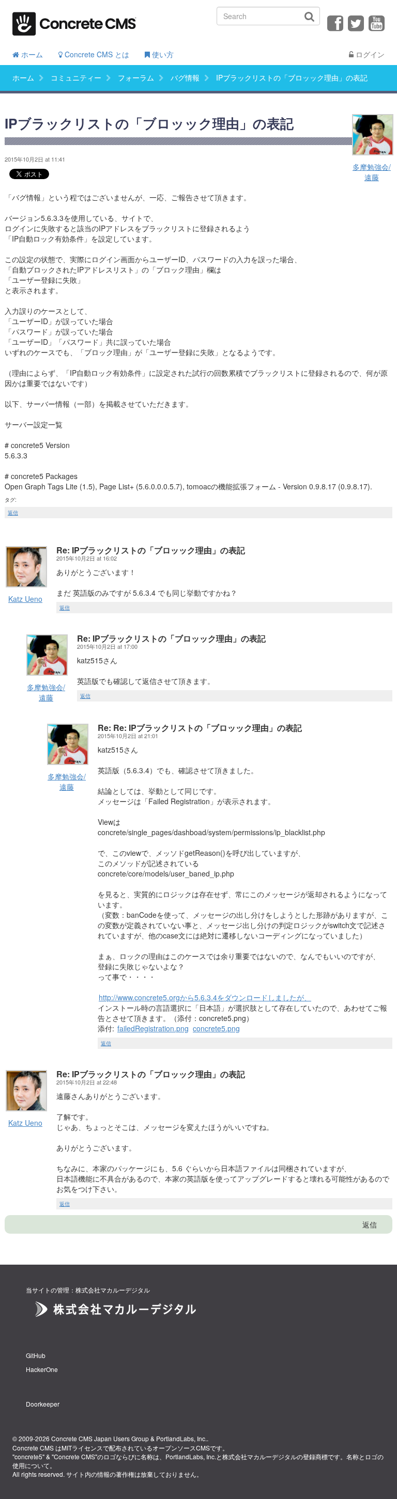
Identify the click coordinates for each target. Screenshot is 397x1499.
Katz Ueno (25, 599)
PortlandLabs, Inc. (181, 1438)
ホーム (31, 54)
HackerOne (42, 1369)
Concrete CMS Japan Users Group (100, 1438)
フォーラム (136, 77)
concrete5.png (216, 1028)
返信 (13, 512)
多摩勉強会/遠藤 (372, 172)
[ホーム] (74, 20)
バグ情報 (185, 77)
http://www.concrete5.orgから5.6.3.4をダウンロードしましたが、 (205, 997)
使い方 (162, 54)
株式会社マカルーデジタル (259, 1456)
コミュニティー (76, 77)
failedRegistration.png (153, 1028)
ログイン (369, 54)
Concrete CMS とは (96, 54)
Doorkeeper (42, 1403)
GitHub (35, 1355)
